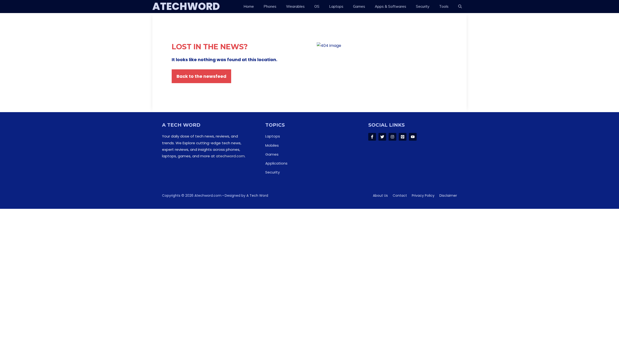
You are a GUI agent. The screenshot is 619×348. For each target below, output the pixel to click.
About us (380, 195)
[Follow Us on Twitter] (382, 137)
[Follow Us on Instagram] (392, 137)
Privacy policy (423, 195)
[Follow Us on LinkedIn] (402, 137)
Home (248, 6)
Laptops (336, 6)
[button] (460, 6)
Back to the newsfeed (201, 76)
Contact (400, 195)
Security (422, 6)
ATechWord (186, 6)
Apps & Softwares (390, 6)
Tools (444, 6)
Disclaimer (448, 195)
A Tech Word (257, 195)
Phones (270, 6)
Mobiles (272, 145)
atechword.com (230, 156)
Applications (276, 163)
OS (316, 6)
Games (359, 6)
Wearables (295, 6)
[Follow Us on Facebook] (372, 137)
